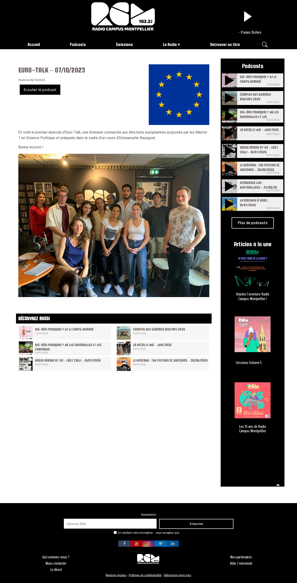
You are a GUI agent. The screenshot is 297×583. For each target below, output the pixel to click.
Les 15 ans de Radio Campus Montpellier (252, 428)
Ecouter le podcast (40, 89)
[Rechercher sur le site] (265, 44)
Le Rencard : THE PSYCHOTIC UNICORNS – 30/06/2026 (170, 360)
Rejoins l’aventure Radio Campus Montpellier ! (252, 296)
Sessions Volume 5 (249, 362)
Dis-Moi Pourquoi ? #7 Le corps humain (64, 329)
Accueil (34, 44)
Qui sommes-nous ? (56, 557)
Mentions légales (116, 575)
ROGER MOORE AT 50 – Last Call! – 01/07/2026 (68, 360)
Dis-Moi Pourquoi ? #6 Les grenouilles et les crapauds (259, 116)
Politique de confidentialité (145, 575)
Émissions (124, 44)
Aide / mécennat (241, 563)
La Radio (170, 44)
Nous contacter (55, 563)
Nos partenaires (241, 557)
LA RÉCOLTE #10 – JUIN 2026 (152, 345)
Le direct (56, 569)
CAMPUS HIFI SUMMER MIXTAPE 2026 (159, 329)
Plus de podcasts (253, 223)
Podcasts (78, 44)
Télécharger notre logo (177, 575)
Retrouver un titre (225, 44)
